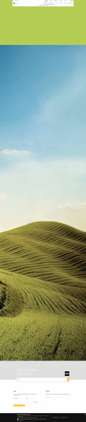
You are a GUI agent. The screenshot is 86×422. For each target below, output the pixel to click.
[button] (33, 420)
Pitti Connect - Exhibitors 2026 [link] (48, 3)
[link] (70, 0)
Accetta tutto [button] (56, 417)
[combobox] (84, 414)
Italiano (65, 0)
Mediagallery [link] (70, 3)
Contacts (60, 0)
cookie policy (21, 416)
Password (27, 398)
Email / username (15, 398)
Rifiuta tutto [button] (64, 417)
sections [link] (60, 3)
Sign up (48, 397)
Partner (50, 0)
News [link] (57, 3)
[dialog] (43, 417)
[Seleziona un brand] (28, 3)
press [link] (65, 3)
